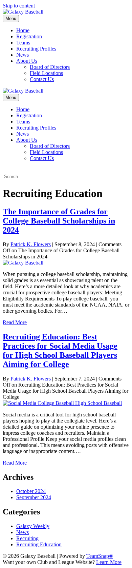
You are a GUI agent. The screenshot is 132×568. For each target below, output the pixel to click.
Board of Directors (50, 67)
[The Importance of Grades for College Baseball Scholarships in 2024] (23, 263)
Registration (29, 36)
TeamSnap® (99, 556)
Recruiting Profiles (36, 49)
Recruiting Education (39, 544)
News (22, 55)
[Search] (5, 170)
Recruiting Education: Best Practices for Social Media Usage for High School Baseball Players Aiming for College (60, 350)
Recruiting (27, 538)
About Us (26, 61)
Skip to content (19, 5)
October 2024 (31, 491)
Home (22, 30)
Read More (15, 322)
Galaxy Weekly (32, 526)
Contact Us (42, 79)
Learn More (109, 562)
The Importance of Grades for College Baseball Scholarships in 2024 (59, 220)
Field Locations (46, 73)
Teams (23, 42)
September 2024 (33, 497)
